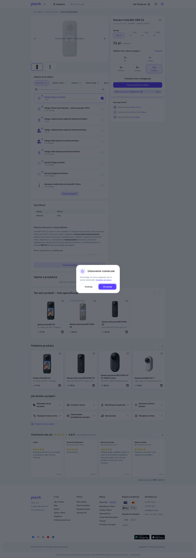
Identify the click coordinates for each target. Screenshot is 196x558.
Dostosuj (88, 287)
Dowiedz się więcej (103, 280)
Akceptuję (107, 287)
